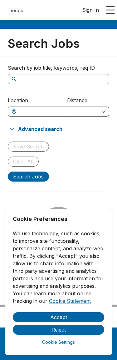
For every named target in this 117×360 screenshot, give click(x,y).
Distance (77, 100)
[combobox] (40, 111)
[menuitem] (17, 10)
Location (18, 100)
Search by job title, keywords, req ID (51, 68)
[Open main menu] (110, 10)
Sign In (90, 10)
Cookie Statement (70, 301)
